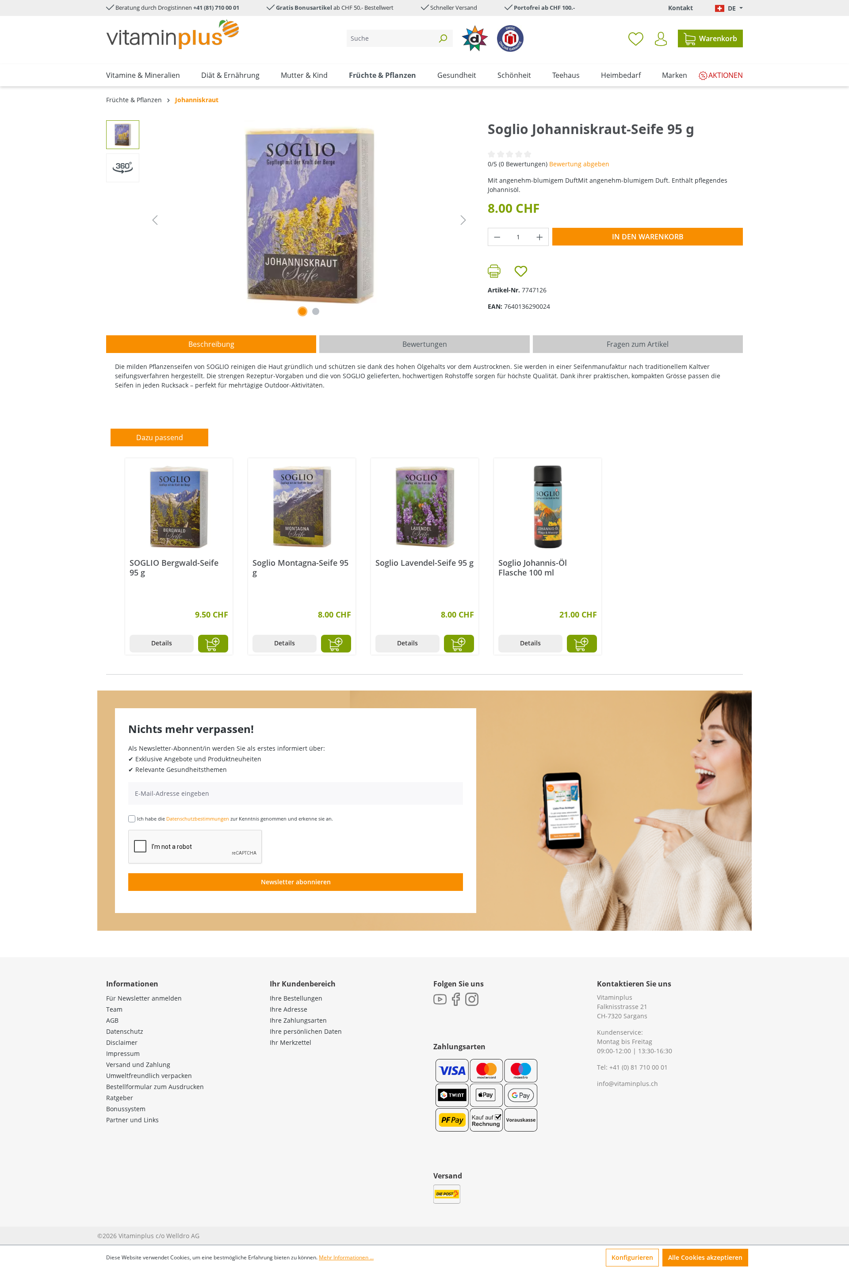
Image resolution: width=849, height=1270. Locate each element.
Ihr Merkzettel (290, 1042)
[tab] (211, 344)
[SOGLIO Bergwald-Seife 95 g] (179, 507)
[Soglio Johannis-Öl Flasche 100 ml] (547, 507)
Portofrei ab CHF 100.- (544, 8)
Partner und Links (132, 1120)
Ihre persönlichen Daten (306, 1031)
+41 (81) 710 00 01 (216, 8)
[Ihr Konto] (661, 39)
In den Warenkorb (648, 237)
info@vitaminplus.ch (627, 1083)
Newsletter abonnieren (296, 882)
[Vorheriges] (154, 220)
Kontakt (680, 8)
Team (114, 1009)
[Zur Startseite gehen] (172, 34)
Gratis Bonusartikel (304, 8)
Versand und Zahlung (138, 1064)
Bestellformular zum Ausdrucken (155, 1086)
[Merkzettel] (636, 38)
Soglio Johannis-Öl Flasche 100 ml (532, 567)
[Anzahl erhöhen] (540, 237)
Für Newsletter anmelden (144, 998)
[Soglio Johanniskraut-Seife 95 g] (309, 215)
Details (161, 643)
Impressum (123, 1053)
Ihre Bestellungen (296, 998)
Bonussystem (125, 1109)
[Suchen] (442, 38)
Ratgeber (119, 1098)
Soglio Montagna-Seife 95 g (300, 567)
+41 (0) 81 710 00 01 (638, 1067)
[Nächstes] (463, 220)
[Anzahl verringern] (497, 237)
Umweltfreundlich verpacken (149, 1075)
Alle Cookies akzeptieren (705, 1257)
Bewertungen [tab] (424, 344)
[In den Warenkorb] (213, 643)
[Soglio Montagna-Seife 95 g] (301, 507)
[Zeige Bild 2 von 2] (315, 311)
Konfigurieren (632, 1257)
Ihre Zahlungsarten (298, 1020)
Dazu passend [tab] (159, 437)
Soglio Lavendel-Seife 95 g (424, 563)
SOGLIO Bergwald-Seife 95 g (174, 567)
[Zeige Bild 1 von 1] (302, 311)
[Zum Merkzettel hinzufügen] (521, 271)
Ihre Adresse (288, 1009)
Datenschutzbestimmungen (197, 818)
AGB (112, 1020)
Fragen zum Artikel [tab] (638, 344)
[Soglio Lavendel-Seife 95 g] (424, 507)
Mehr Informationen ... (346, 1257)
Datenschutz (124, 1031)
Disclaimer (122, 1042)
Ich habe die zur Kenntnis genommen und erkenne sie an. (235, 818)
